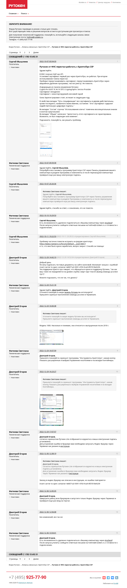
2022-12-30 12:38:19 (48, 453)
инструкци (64, 446)
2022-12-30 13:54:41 (48, 533)
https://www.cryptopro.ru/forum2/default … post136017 (63, 244)
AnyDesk (108, 223)
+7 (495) (27, 577)
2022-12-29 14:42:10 (48, 257)
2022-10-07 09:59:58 (48, 163)
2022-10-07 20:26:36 (48, 184)
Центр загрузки (104, 2)
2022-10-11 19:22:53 (48, 236)
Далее (36, 52)
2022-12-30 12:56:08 (48, 512)
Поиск (24, 13)
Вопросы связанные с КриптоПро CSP (36, 47)
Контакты (116, 2)
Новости (92, 2)
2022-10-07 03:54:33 (48, 61)
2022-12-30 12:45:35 (48, 491)
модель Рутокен (71, 292)
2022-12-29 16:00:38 (48, 306)
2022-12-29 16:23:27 (48, 371)
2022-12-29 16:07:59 (48, 350)
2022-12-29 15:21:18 (48, 285)
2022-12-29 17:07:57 (48, 431)
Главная (13, 13)
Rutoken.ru (82, 2)
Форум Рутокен (14, 47)
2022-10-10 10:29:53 (48, 215)
